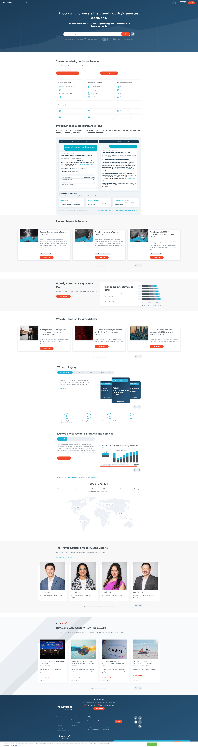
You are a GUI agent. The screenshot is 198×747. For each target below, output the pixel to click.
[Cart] (172, 2)
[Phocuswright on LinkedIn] (140, 718)
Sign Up (118, 721)
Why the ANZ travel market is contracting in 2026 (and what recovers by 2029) (161, 332)
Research (21, 3)
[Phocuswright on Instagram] (140, 726)
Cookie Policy (14, 745)
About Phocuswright (61, 717)
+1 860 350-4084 (91, 705)
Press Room (74, 725)
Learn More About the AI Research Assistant (126, 210)
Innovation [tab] (90, 439)
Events (28, 3)
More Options (99, 708)
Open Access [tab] (79, 372)
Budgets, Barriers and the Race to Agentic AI (53, 233)
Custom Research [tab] (106, 372)
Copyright (59, 725)
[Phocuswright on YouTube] (135, 722)
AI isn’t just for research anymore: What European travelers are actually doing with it (53, 332)
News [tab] (80, 439)
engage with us (93, 477)
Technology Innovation (102, 254)
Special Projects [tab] (91, 372)
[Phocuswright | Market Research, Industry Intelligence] (8, 2)
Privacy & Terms (75, 722)
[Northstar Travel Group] (64, 736)
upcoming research (72, 477)
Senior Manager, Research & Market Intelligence (81, 596)
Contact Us (59, 728)
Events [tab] (72, 439)
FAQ (57, 722)
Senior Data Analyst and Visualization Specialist (143, 596)
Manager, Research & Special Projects (112, 595)
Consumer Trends (46, 254)
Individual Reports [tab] (65, 372)
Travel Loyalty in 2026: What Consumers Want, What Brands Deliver (162, 234)
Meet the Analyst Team (62, 557)
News (33, 3)
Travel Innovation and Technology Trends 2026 (108, 233)
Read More (47, 257)
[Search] (175, 2)
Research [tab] (62, 439)
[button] (133, 34)
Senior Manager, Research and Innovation (51, 595)
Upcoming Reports (109, 73)
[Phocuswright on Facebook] (140, 722)
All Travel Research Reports (68, 73)
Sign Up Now (63, 296)
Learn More (63, 388)
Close (152, 744)
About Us (48, 3)
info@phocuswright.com (107, 705)
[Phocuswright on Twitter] (135, 718)
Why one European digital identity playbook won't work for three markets (108, 332)
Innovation (40, 3)
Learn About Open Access (104, 210)
